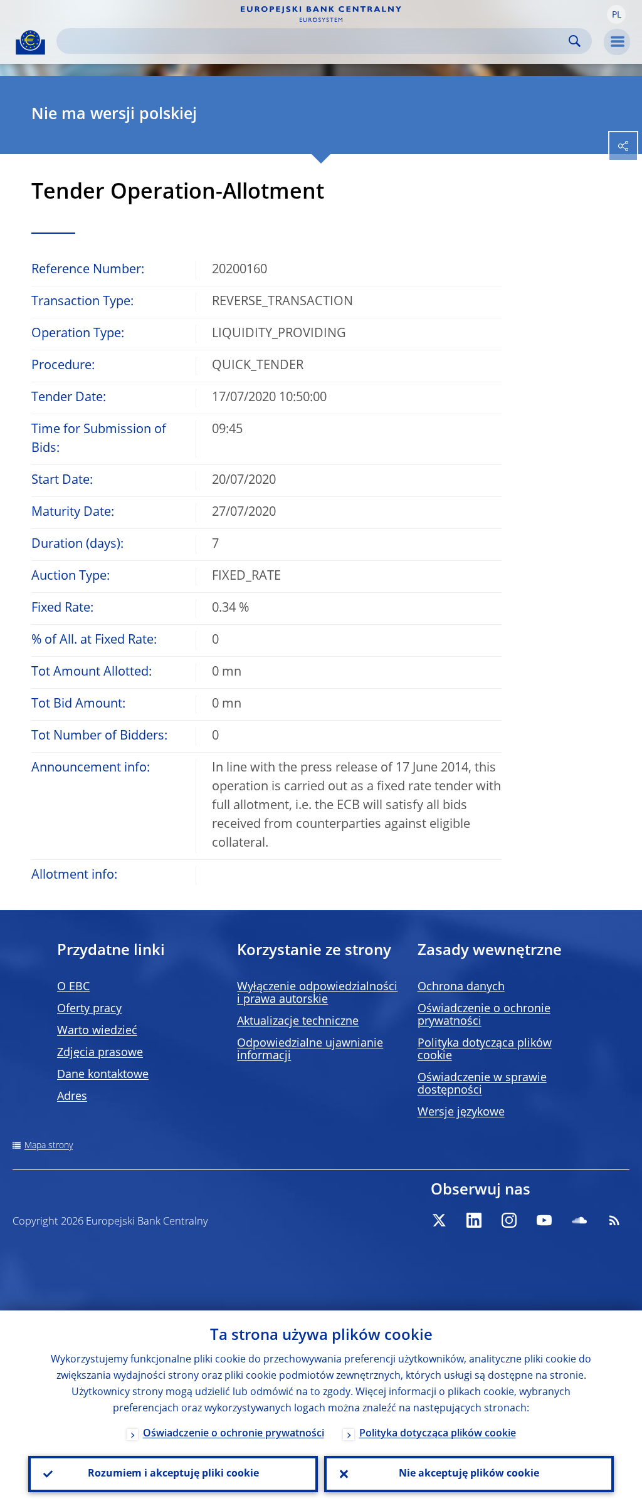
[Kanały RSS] (614, 1220)
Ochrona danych (461, 987)
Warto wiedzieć (97, 1031)
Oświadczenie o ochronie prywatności (233, 1434)
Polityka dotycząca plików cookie (437, 1434)
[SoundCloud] (579, 1220)
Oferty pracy (89, 1009)
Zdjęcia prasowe (100, 1053)
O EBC (73, 987)
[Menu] (617, 42)
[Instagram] (509, 1220)
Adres (72, 1096)
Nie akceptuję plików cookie (469, 1474)
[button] (616, 14)
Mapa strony (48, 1145)
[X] (439, 1220)
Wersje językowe (461, 1112)
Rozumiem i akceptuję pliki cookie (173, 1474)
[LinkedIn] (474, 1220)
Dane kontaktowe (103, 1074)
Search (574, 41)
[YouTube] (544, 1220)
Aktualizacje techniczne (298, 1021)
